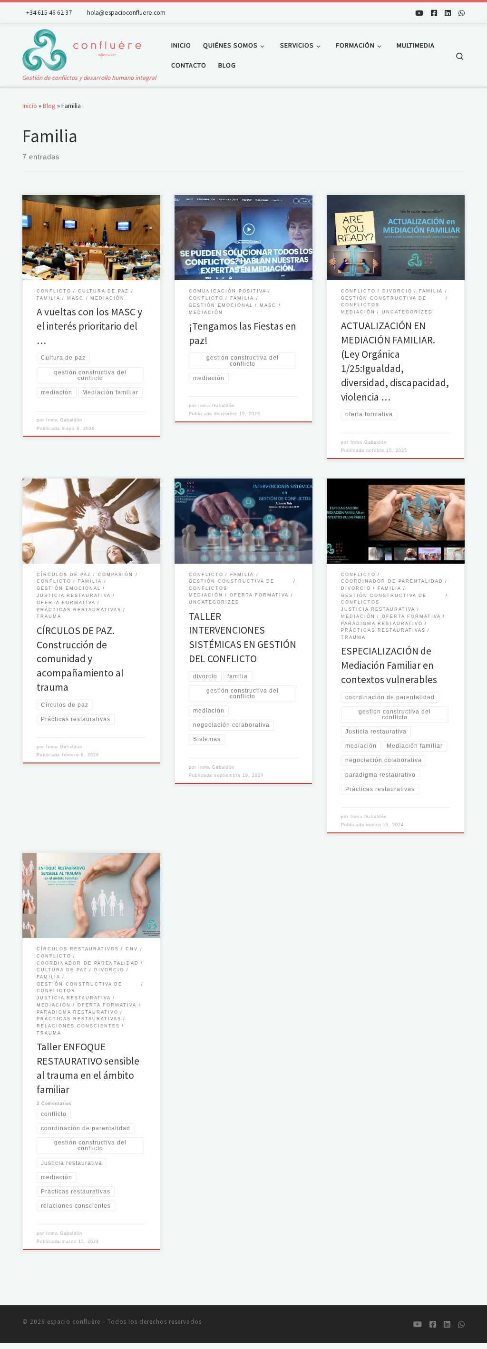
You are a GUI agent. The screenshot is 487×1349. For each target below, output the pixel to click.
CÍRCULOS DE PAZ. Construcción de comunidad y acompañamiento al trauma (80, 659)
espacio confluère (73, 1322)
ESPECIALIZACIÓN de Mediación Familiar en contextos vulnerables (389, 665)
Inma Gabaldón (64, 420)
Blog (49, 105)
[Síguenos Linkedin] (448, 13)
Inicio (29, 105)
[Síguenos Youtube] (419, 13)
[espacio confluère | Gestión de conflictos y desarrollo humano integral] (81, 48)
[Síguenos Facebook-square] (434, 13)
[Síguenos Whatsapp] (461, 13)
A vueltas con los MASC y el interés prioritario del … (89, 326)
